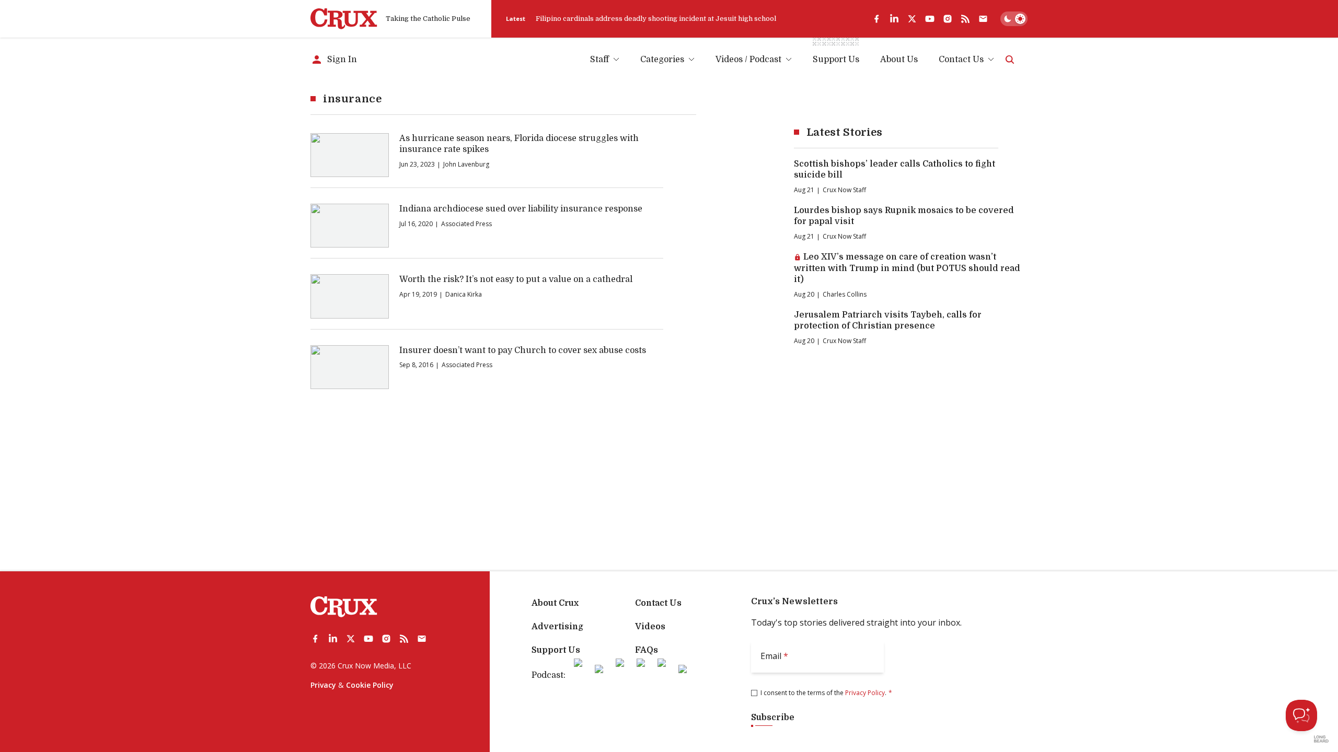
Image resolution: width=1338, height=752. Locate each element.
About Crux (555, 603)
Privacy (323, 685)
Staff (599, 59)
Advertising (557, 626)
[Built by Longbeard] (1321, 739)
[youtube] (930, 19)
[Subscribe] (983, 19)
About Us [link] (899, 59)
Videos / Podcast (748, 59)
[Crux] (343, 18)
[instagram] (947, 19)
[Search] (1010, 59)
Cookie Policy (370, 685)
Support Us (556, 650)
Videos (650, 626)
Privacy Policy (865, 692)
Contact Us (961, 59)
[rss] (965, 19)
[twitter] (912, 19)
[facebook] (876, 19)
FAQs (646, 650)
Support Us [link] (836, 59)
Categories (662, 59)
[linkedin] (894, 19)
